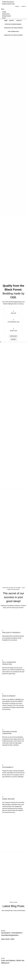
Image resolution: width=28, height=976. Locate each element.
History (13, 339)
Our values (13, 336)
